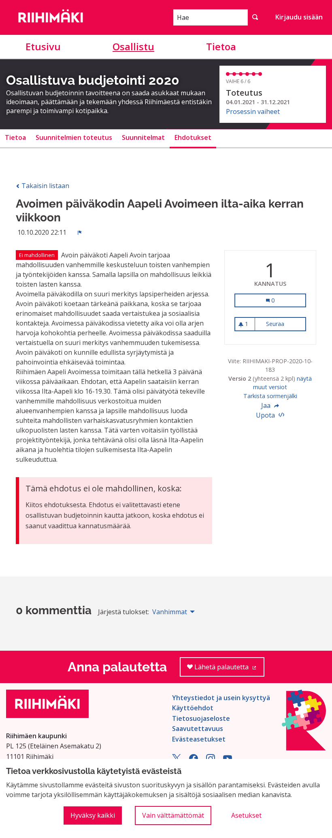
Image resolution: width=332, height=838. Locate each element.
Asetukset (246, 815)
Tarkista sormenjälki (270, 396)
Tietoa (221, 46)
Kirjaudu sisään (299, 17)
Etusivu (43, 46)
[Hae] (255, 17)
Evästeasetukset (199, 739)
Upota (266, 415)
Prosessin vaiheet (253, 111)
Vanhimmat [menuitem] (169, 612)
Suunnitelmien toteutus (74, 137)
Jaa (266, 405)
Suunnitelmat (143, 137)
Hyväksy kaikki (92, 815)
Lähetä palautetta (228, 669)
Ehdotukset (193, 137)
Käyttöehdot (192, 707)
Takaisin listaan (44, 185)
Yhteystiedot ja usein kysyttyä (221, 697)
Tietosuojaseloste (201, 718)
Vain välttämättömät (173, 815)
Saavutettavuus (197, 728)
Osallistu (133, 46)
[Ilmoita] (80, 232)
